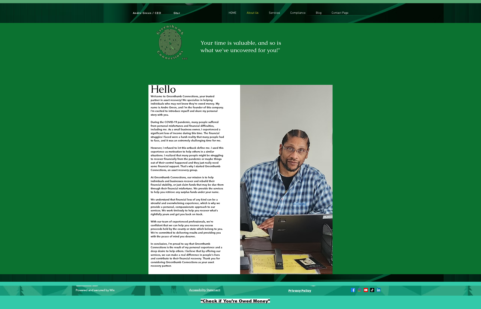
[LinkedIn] (379, 290)
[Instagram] (359, 290)
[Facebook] (353, 290)
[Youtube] (366, 290)
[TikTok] (372, 290)
